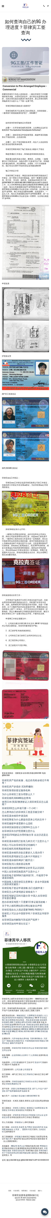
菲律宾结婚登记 (18, 1081)
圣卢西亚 (28, 1127)
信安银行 (14, 1095)
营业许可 (38, 1062)
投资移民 (5, 1022)
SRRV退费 (40, 1029)
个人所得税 (33, 1055)
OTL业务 (22, 1024)
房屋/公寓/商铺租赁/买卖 (21, 1088)
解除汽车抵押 (15, 1043)
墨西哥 (25, 1129)
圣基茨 (22, 1127)
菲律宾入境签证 (19, 1107)
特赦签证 (20, 1017)
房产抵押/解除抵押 (13, 1090)
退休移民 (43, 1019)
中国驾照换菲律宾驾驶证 (35, 1040)
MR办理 (7, 1033)
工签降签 (17, 1022)
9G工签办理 (6, 1019)
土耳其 (17, 1129)
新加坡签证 (20, 1110)
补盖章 (9, 1031)
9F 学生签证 (42, 1017)
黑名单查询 (30, 1019)
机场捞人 (40, 1015)
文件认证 (39, 1115)
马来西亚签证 (39, 1107)
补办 (22, 1040)
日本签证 (12, 1110)
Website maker (30, 1200)
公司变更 (26, 1069)
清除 (37, 1019)
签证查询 (11, 1026)
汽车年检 (15, 1038)
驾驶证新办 (11, 1040)
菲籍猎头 (18, 1122)
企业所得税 (16, 1055)
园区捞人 (35, 1152)
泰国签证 (30, 1107)
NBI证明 (14, 1145)
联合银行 (22, 1095)
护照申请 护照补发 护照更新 (24, 1115)
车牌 (32, 1038)
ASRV (11, 1022)
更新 (18, 1040)
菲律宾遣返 (8, 1024)
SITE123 (22, 1200)
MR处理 (15, 1031)
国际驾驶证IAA (25, 1152)
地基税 (24, 1090)
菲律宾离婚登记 (12, 1083)
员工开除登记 (28, 1074)
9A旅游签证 (21, 1015)
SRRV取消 (32, 1029)
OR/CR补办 (38, 1038)
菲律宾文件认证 (27, 1047)
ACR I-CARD (32, 1022)
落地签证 (9, 1029)
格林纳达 (9, 1129)
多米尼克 (15, 1127)
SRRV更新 (24, 1029)
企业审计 (25, 1055)
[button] (3, 6)
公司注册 (15, 1062)
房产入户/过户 (38, 1088)
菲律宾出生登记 (31, 1081)
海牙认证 (21, 1145)
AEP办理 (24, 1022)
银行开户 (9, 1138)
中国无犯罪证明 (12, 1152)
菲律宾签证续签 (32, 1024)
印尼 (30, 1129)
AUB (28, 1095)
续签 (22, 1019)
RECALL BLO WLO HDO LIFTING (29, 1031)
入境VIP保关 (31, 1015)
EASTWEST (33, 1095)
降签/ (14, 1019)
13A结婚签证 (29, 1017)
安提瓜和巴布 (37, 1127)
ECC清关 (19, 1026)
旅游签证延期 (27, 1026)
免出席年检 (24, 1038)
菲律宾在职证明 (18, 1150)
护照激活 (18, 1136)
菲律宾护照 (16, 1047)
